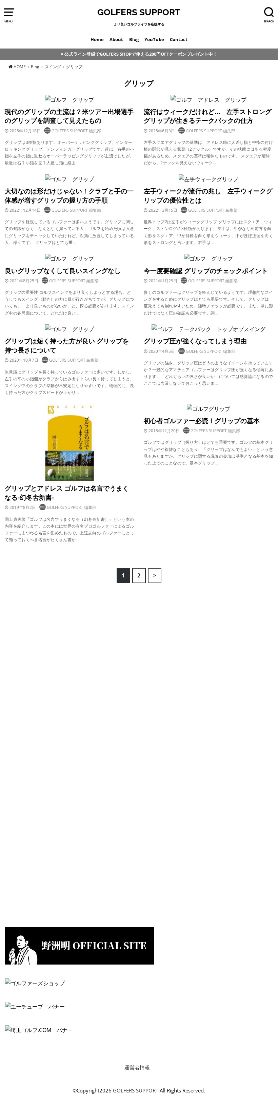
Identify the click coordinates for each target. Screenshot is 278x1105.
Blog (134, 39)
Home (97, 39)
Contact (178, 39)
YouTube (154, 39)
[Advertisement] (56, 647)
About (116, 39)
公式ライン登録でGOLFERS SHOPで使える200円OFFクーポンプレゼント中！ (140, 54)
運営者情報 (137, 1067)
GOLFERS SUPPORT (138, 12)
